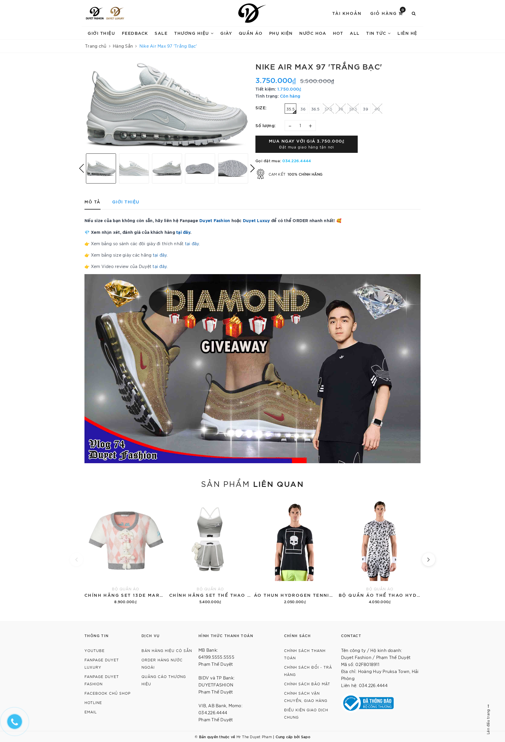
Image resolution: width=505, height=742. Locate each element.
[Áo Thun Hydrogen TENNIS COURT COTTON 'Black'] (295, 550)
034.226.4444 (296, 160)
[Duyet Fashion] (94, 13)
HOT (338, 33)
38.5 (353, 108)
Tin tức (377, 33)
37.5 (328, 108)
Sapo (305, 736)
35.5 (290, 108)
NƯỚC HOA (312, 33)
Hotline (93, 702)
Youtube (94, 650)
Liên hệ (407, 33)
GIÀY (226, 33)
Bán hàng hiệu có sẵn (166, 650)
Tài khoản (347, 13)
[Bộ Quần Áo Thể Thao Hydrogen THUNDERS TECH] (380, 550)
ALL (355, 33)
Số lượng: (265, 125)
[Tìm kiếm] (414, 13)
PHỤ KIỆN (281, 33)
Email (90, 712)
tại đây (183, 232)
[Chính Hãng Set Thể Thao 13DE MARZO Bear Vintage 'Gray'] (210, 550)
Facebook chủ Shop (107, 693)
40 (377, 108)
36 (302, 108)
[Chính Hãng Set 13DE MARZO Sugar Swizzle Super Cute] (125, 550)
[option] (167, 105)
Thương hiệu (192, 33)
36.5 (315, 108)
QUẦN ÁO (251, 33)
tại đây (192, 243)
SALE (161, 33)
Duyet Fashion (214, 220)
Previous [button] (81, 168)
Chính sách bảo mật (307, 684)
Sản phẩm (252, 483)
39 (365, 108)
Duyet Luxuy (256, 220)
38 (340, 108)
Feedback (135, 33)
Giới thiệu (101, 33)
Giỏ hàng (387, 13)
